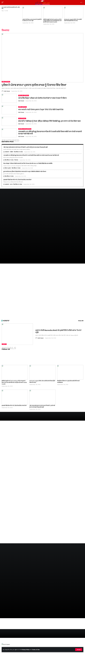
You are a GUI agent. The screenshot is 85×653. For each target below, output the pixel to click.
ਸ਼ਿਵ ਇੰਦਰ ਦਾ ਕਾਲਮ (22, 128)
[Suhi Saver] (42, 2)
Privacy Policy (25, 649)
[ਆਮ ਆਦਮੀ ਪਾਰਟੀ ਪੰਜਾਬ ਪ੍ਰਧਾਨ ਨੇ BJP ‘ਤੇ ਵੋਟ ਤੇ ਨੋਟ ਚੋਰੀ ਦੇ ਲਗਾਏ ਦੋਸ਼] (9, 109)
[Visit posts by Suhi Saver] (2, 91)
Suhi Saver (7, 91)
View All (80, 320)
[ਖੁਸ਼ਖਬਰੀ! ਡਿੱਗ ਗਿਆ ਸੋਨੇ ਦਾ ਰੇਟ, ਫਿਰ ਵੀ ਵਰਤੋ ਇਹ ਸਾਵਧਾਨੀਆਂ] (15, 397)
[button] (78, 649)
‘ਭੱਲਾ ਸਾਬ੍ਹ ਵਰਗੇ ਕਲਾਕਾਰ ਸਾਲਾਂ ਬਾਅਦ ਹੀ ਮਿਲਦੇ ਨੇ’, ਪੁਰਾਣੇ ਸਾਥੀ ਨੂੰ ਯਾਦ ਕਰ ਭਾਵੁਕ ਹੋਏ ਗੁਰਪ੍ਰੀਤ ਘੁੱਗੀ (25, 147)
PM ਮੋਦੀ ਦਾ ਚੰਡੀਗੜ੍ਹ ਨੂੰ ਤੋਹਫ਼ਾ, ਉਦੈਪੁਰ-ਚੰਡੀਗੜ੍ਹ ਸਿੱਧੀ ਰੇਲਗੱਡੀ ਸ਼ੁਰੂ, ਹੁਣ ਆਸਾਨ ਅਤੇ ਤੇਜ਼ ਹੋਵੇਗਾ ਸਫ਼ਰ (49, 121)
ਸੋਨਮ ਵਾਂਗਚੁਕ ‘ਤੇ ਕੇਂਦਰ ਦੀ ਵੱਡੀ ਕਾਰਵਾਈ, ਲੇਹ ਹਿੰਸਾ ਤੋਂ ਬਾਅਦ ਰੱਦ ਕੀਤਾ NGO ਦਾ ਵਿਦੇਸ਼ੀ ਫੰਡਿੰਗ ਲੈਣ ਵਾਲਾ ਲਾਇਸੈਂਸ (27, 163)
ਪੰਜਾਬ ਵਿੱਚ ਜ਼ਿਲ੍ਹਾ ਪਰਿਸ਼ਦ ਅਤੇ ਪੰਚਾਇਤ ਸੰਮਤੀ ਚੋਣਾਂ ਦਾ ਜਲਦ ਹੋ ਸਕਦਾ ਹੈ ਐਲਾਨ (42, 98)
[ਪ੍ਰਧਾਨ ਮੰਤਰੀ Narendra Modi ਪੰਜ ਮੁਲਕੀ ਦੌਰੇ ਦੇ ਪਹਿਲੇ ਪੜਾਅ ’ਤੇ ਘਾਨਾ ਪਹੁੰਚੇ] (32, 12)
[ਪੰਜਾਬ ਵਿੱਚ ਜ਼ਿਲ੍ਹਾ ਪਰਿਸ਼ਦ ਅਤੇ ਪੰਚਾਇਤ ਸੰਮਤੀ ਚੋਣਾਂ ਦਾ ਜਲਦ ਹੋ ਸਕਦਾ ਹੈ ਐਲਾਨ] (9, 98)
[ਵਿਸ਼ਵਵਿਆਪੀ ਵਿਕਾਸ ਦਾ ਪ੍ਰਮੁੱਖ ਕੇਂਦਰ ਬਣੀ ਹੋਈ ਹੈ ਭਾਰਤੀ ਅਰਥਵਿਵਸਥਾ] (70, 372)
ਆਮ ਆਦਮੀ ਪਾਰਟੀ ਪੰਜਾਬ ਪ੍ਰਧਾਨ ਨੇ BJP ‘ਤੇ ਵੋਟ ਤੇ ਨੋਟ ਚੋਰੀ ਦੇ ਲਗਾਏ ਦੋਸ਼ (40, 110)
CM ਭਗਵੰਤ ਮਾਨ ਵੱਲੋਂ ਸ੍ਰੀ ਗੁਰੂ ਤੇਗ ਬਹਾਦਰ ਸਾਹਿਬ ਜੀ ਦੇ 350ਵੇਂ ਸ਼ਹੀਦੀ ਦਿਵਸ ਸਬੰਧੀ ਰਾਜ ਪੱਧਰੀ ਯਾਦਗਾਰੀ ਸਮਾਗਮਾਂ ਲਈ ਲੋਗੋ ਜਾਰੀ (31, 155)
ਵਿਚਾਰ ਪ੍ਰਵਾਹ (21, 95)
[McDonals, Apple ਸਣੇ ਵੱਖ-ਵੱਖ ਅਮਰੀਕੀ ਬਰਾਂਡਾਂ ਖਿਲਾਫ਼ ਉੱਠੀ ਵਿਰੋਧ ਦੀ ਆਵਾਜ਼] (73, 12)
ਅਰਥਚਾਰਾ (7, 151)
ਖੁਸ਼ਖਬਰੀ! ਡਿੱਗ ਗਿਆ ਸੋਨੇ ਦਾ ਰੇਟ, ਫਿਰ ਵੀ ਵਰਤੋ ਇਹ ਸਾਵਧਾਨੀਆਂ (17, 179)
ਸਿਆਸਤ (7, 81)
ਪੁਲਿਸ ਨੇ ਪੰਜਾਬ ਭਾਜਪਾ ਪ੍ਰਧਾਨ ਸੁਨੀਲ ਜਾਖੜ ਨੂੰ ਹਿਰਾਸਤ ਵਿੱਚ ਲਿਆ (34, 85)
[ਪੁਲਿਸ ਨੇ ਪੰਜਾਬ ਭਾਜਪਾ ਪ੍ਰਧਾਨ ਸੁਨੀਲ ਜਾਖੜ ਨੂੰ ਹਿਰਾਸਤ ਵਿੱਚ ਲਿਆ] (42, 57)
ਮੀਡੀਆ (3, 81)
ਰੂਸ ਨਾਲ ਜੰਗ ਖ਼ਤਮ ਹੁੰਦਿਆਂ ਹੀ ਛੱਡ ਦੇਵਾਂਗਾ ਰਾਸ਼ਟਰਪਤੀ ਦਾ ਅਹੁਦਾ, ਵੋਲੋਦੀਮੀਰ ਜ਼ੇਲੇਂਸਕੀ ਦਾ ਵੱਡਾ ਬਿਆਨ (24, 171)
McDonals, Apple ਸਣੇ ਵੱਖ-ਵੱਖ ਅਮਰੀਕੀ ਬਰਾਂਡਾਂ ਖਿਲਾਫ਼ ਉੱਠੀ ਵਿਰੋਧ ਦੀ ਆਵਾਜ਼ (73, 20)
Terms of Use (36, 649)
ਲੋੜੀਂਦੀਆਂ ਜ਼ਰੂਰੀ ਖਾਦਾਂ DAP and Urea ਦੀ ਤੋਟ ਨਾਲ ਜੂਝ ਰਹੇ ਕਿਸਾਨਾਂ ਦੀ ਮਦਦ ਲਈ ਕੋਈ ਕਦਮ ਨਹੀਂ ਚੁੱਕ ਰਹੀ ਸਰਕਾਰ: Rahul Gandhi (52, 21)
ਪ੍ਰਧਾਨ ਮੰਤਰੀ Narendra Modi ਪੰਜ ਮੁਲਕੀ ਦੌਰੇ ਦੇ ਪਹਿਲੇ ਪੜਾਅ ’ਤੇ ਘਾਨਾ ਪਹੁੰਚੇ (32, 20)
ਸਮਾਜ (20, 118)
